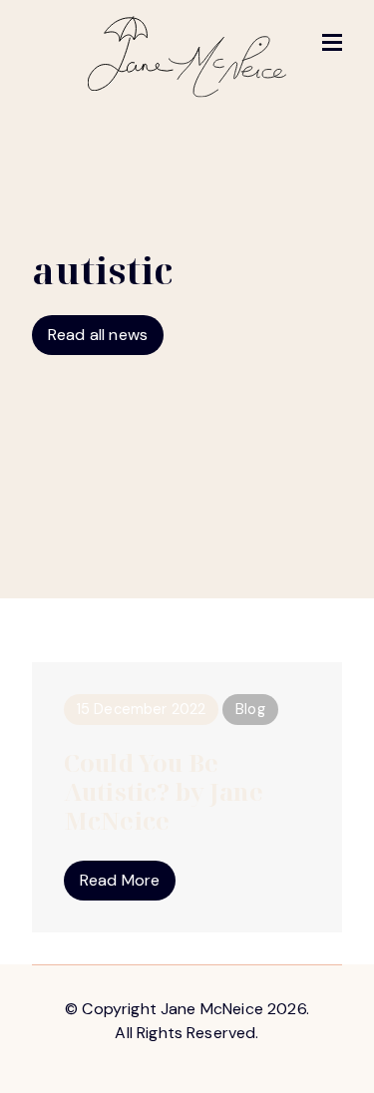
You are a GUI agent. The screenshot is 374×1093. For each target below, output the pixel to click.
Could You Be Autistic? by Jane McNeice (163, 791)
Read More (120, 880)
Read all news (98, 334)
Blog (250, 709)
